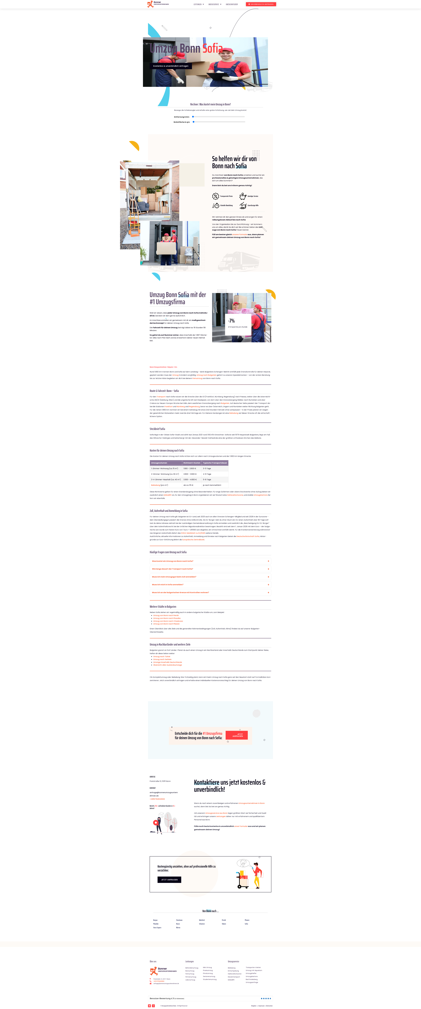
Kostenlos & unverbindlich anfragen (170, 66)
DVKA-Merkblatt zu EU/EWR (193, 533)
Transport (161, 396)
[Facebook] (149, 1005)
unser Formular (241, 826)
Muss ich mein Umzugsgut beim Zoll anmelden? (174, 577)
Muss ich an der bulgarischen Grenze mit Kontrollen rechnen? (180, 592)
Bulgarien (170, 367)
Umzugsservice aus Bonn (216, 813)
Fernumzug (197, 378)
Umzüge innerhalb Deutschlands (167, 662)
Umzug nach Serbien (162, 659)
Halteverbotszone (235, 495)
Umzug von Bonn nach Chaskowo (168, 621)
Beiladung (233, 413)
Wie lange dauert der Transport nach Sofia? (172, 569)
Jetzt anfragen (238, 735)
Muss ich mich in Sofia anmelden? (167, 584)
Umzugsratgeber (232, 4)
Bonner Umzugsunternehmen (158, 367)
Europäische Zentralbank (193, 539)
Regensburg (194, 406)
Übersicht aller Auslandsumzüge (167, 665)
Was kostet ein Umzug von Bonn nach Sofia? (172, 561)
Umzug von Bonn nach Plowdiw (167, 618)
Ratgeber (253, 1005)
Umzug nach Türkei (161, 656)
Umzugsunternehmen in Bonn (252, 803)
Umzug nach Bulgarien (206, 375)
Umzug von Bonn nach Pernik (166, 615)
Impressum (262, 1005)
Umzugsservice (213, 4)
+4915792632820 (157, 799)
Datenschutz (269, 1005)
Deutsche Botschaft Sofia (247, 536)
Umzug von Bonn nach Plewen (166, 624)
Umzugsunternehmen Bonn (169, 1005)
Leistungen (198, 4)
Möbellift (168, 495)
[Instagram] (153, 1005)
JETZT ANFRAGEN (169, 879)
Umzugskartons (261, 495)
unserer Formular (239, 234)
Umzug (175, 375)
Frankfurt (169, 406)
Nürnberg (181, 406)
